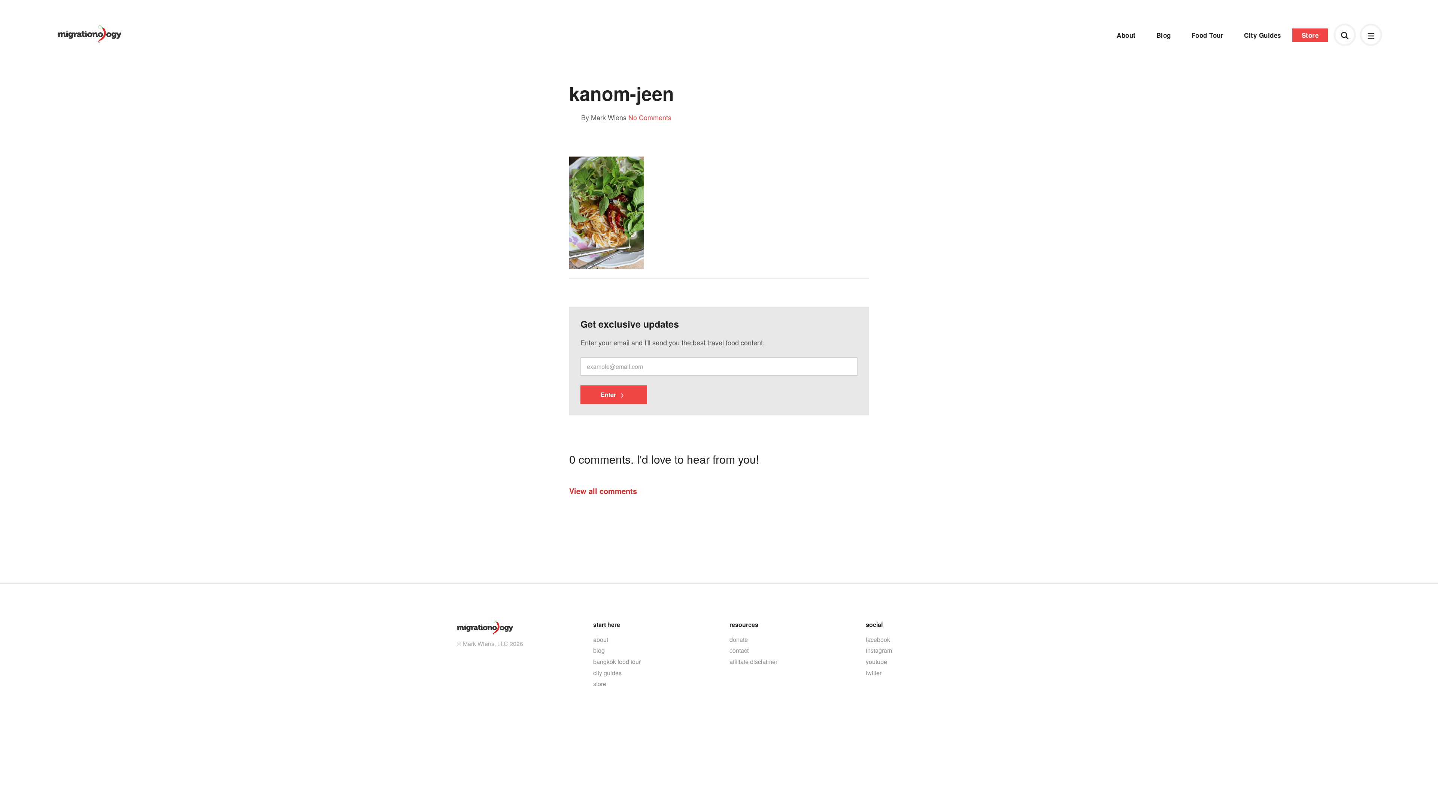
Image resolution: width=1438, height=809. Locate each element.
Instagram (879, 650)
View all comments (603, 490)
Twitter (874, 673)
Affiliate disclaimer (753, 661)
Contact (739, 650)
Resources (743, 624)
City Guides (1262, 35)
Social (874, 624)
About (1126, 35)
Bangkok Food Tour (617, 661)
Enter (609, 394)
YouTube (876, 661)
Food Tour (1208, 35)
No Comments (649, 117)
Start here (606, 624)
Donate (738, 639)
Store (1310, 35)
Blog (1163, 35)
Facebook (878, 639)
